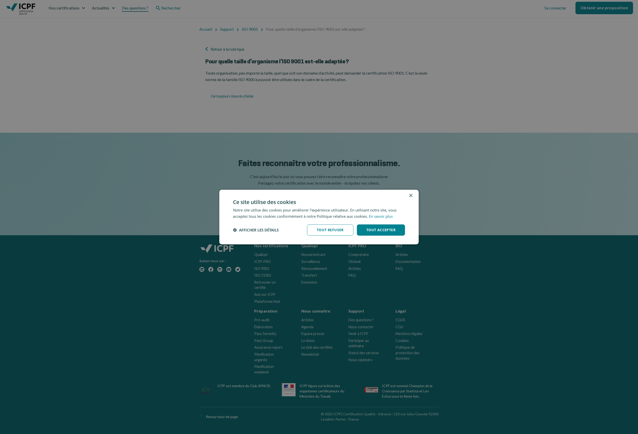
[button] (256, 230)
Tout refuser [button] (330, 229)
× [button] (410, 196)
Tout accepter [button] (381, 229)
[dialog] (319, 217)
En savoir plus (381, 216)
